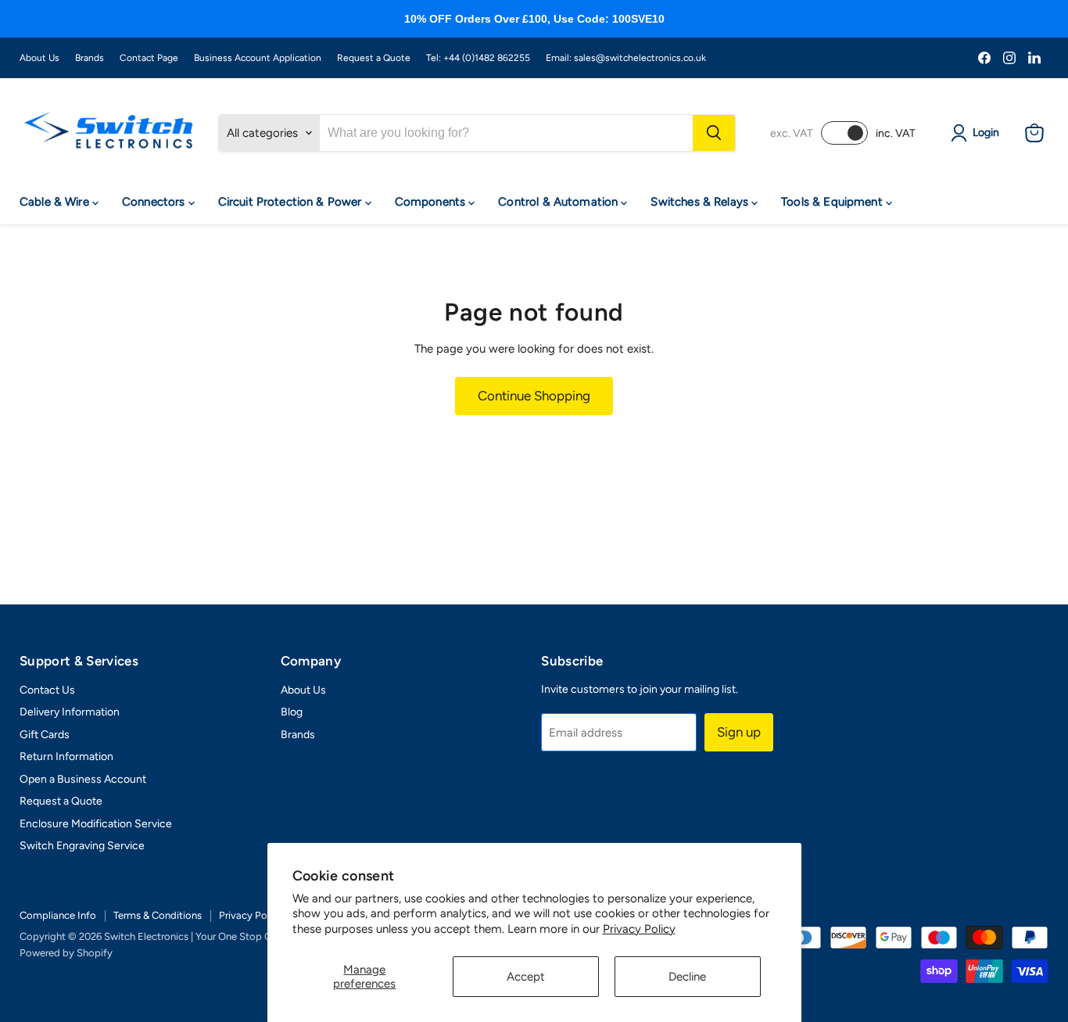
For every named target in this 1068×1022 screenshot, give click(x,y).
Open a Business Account (83, 779)
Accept (526, 977)
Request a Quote (373, 57)
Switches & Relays (700, 202)
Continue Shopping (534, 395)
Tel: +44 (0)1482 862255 (478, 57)
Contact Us (47, 690)
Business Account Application (257, 57)
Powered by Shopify (66, 953)
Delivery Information (70, 712)
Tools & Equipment (833, 202)
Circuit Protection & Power (291, 202)
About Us (39, 57)
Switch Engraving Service (82, 845)
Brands (89, 57)
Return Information (66, 756)
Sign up (739, 732)
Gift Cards (45, 734)
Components (432, 202)
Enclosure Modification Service (96, 823)
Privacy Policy (639, 929)
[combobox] (506, 133)
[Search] (714, 133)
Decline (687, 977)
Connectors (155, 202)
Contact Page (149, 57)
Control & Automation (559, 202)
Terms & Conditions (157, 915)
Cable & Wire (56, 202)
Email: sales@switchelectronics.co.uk (626, 57)
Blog (292, 712)
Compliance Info (58, 915)
